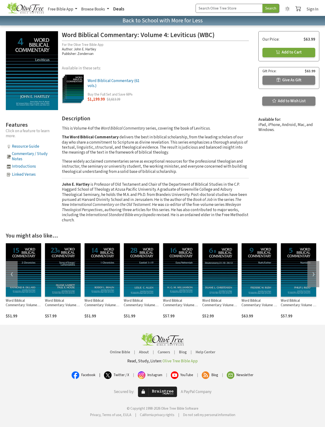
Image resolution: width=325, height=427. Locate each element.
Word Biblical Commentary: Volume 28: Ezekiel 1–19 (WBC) (140, 305)
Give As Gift (291, 80)
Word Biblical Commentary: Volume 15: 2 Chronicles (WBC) (22, 305)
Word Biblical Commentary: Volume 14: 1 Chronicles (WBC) (101, 305)
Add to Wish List (291, 101)
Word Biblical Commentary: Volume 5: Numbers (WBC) (298, 305)
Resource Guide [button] (25, 146)
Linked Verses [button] (24, 174)
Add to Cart (291, 52)
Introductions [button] (24, 166)
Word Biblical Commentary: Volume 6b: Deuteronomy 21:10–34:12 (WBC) (220, 307)
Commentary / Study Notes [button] (30, 156)
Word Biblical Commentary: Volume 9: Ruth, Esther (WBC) (258, 305)
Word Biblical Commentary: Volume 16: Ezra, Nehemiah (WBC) (178, 307)
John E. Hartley (85, 49)
